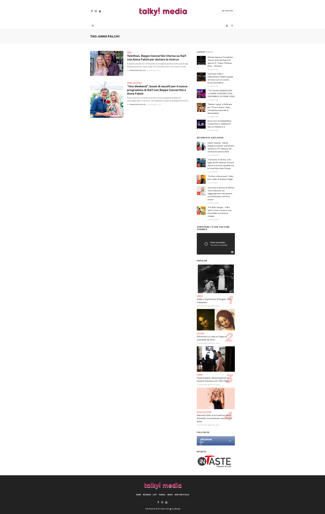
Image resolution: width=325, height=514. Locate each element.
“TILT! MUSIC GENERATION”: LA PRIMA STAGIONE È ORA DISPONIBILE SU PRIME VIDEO (221, 93)
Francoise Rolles (137, 70)
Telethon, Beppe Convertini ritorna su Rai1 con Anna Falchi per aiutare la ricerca (156, 57)
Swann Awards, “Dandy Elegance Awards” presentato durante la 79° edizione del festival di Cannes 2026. (221, 147)
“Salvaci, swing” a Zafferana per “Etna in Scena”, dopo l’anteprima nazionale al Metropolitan (220, 108)
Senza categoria (134, 83)
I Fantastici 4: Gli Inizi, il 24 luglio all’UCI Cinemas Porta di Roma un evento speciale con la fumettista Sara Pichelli (221, 164)
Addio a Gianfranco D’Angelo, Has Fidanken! (214, 301)
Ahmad (177, 509)
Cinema (200, 296)
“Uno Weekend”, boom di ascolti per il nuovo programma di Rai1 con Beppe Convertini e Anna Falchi (157, 90)
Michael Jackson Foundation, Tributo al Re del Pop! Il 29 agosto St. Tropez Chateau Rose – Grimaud (220, 61)
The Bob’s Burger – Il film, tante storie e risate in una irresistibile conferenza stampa (219, 211)
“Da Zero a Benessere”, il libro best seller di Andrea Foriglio (221, 177)
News (129, 52)
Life (155, 495)
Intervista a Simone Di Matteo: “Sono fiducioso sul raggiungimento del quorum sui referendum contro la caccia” (221, 194)
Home (138, 495)
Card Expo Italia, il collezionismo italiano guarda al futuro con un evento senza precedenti (220, 78)
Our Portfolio (181, 495)
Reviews (147, 495)
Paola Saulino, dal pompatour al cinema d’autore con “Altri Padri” (213, 379)
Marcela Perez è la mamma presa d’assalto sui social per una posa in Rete (214, 418)
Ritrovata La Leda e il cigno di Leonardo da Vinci (212, 338)
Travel (162, 495)
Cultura (200, 333)
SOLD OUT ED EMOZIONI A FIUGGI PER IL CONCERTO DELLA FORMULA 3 (219, 124)
